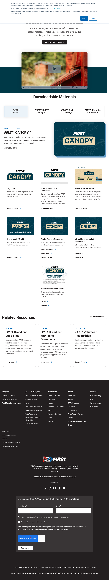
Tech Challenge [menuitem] (9, 399)
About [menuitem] (72, 396)
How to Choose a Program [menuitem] (33, 396)
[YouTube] (64, 488)
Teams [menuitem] (50, 410)
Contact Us (54, 482)
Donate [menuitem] (4, 439)
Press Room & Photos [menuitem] (75, 414)
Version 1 (79, 254)
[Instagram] (45, 488)
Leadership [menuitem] (71, 407)
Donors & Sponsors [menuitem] (54, 396)
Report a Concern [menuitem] (74, 567)
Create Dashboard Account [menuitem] (11, 443)
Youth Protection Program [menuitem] (33, 410)
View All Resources (96, 317)
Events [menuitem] (27, 403)
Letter (43, 302)
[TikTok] (50, 488)
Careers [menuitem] (70, 418)
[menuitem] (77, 403)
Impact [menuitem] (70, 399)
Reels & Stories (47, 250)
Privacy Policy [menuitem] (17, 567)
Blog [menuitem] (91, 399)
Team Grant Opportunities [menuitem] (33, 407)
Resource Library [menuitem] (95, 396)
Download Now (13, 208)
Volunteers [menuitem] (51, 399)
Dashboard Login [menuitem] (10, 446)
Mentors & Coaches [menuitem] (54, 414)
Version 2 (79, 258)
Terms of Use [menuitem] (27, 567)
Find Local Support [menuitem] (96, 403)
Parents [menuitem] (50, 403)
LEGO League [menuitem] (8, 396)
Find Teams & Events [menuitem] (9, 435)
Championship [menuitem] (31, 424)
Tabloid (44, 306)
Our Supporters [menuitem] (73, 410)
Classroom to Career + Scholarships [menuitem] (32, 419)
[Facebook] (54, 488)
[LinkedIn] (59, 488)
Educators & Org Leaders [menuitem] (56, 407)
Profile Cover (46, 258)
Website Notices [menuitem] (38, 567)
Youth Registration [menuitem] (31, 414)
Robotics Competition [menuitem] (11, 403)
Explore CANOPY (54, 42)
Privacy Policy (54, 8)
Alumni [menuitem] (50, 418)
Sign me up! (25, 548)
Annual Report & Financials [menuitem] (77, 421)
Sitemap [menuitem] (93, 567)
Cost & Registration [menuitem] (31, 399)
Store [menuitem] (51, 421)
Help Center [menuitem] (94, 407)
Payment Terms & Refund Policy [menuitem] (56, 567)
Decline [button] (93, 18)
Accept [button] (84, 18)
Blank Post (45, 254)
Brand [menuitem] (70, 425)
